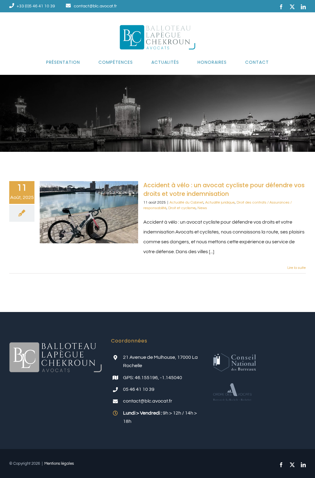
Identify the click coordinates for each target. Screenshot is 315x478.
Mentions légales (59, 463)
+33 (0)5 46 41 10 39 (36, 6)
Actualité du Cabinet (186, 203)
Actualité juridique (220, 203)
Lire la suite (296, 268)
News (202, 208)
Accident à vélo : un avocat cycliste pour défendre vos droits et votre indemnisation (224, 189)
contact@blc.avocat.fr (95, 6)
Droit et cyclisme (182, 208)
